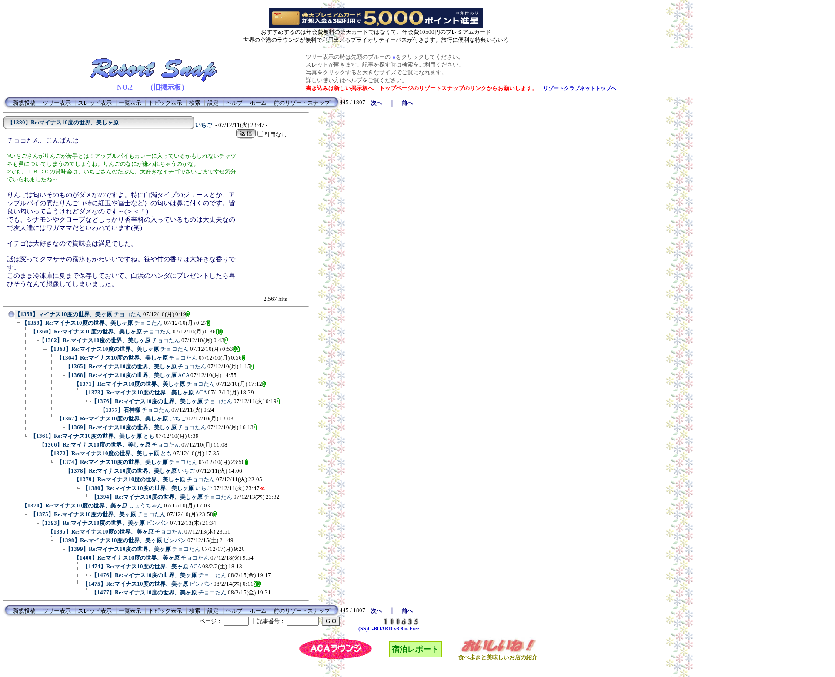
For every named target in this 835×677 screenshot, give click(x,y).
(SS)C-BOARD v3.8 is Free (388, 629)
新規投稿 (24, 103)
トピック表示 (165, 103)
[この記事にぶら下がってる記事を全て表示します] (17, 326)
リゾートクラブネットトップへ (579, 88)
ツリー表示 (57, 103)
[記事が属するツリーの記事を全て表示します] (11, 317)
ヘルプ (234, 103)
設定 (213, 103)
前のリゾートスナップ (302, 103)
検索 (194, 103)
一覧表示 (130, 103)
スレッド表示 (95, 103)
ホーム (258, 103)
